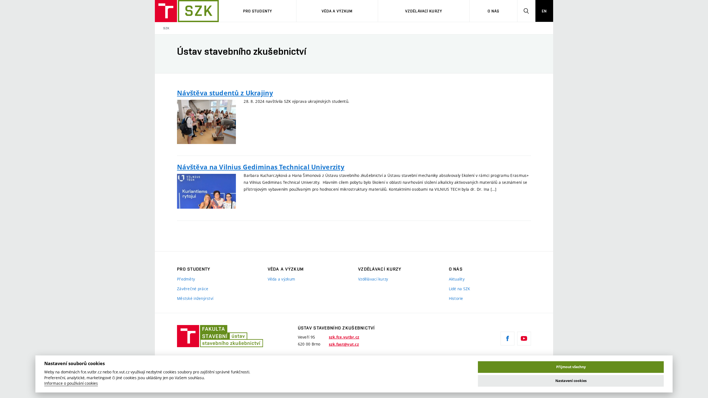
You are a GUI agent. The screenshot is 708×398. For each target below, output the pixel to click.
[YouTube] (524, 338)
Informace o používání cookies (71, 383)
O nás (493, 11)
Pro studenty (257, 11)
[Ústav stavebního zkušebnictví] (187, 11)
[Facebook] (507, 338)
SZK (166, 28)
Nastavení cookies (571, 380)
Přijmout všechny (571, 367)
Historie (456, 298)
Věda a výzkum (337, 11)
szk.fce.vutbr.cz (344, 337)
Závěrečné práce (192, 288)
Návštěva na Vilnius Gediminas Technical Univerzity (260, 167)
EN (544, 11)
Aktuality (457, 279)
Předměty (186, 279)
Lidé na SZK (459, 288)
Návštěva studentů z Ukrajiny (225, 92)
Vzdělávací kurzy (423, 11)
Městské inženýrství (195, 298)
